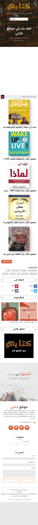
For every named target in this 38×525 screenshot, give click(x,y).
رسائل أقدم (7, 261)
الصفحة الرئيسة (32, 494)
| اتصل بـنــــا (14, 496)
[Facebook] (10, 427)
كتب (18, 274)
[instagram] (16, 427)
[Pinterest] (27, 427)
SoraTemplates (11, 499)
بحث (2, 97)
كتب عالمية (5, 274)
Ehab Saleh (26, 441)
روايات (8, 270)
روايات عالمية (33, 274)
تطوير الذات (23, 270)
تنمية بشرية (15, 270)
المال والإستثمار (32, 270)
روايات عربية (25, 274)
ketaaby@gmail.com (26, 422)
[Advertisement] (19, 74)
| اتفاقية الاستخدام (10, 494)
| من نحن (20, 496)
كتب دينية (13, 274)
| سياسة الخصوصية (22, 494)
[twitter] (21, 427)
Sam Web (24, 499)
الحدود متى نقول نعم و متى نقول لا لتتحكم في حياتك (28, 322)
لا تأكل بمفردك (14, 322)
